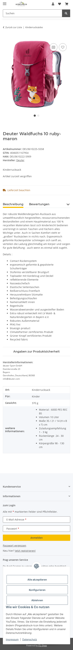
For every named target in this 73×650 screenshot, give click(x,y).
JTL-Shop (42, 645)
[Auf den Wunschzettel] (63, 47)
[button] (53, 3)
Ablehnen (37, 600)
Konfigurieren (37, 589)
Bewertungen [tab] (39, 204)
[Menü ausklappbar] (4, 2)
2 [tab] (38, 116)
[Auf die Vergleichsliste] (53, 47)
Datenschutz (29, 639)
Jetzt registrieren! (25, 550)
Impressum (12, 639)
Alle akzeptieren (37, 579)
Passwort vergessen (14, 545)
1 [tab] (35, 116)
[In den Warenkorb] (6, 38)
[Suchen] (66, 13)
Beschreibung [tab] (13, 204)
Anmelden (36, 537)
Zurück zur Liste (13, 27)
